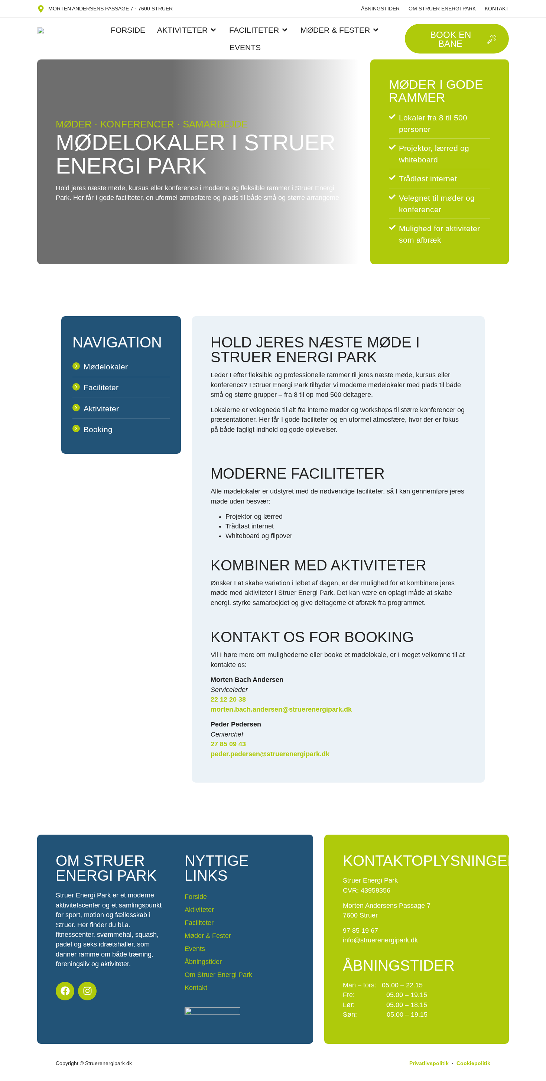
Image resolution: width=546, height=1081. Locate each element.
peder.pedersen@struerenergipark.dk (270, 754)
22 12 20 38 (228, 699)
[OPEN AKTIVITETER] (213, 30)
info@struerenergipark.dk (380, 940)
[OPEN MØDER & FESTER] (376, 30)
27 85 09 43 (228, 744)
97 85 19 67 (360, 930)
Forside (196, 896)
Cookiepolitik (473, 1063)
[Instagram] (87, 991)
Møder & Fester (208, 935)
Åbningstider (380, 9)
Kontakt (497, 9)
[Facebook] (65, 991)
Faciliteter (199, 922)
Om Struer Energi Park (442, 9)
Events (195, 948)
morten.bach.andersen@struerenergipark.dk (281, 709)
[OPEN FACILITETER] (285, 30)
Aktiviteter (199, 909)
